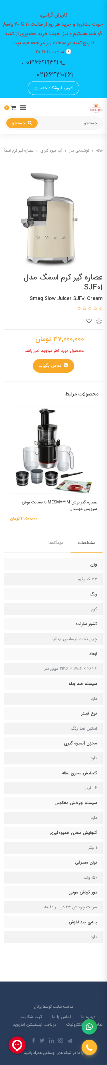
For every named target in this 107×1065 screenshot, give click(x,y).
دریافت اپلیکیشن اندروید (34, 1024)
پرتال (38, 1007)
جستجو (19, 123)
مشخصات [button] (86, 542)
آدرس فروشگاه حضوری (53, 88)
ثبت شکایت (31, 1016)
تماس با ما (61, 1016)
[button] (10, 107)
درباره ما (88, 1016)
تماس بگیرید (51, 365)
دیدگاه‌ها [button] (55, 542)
